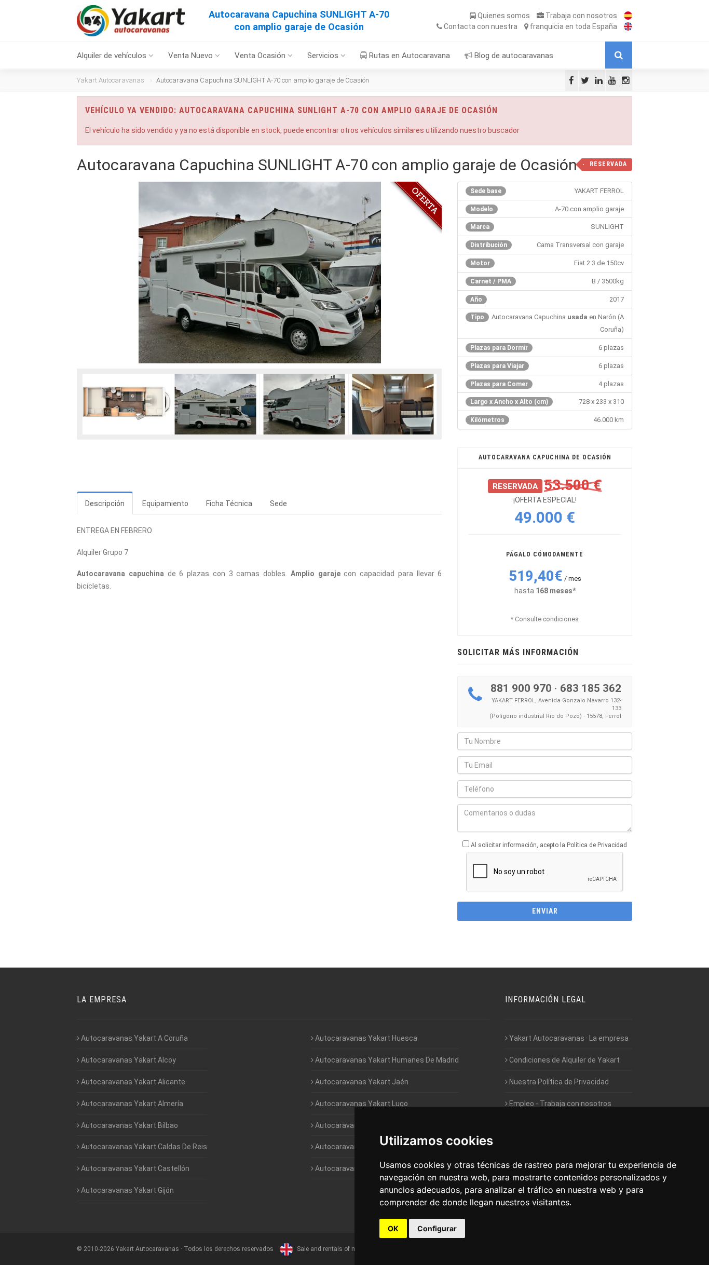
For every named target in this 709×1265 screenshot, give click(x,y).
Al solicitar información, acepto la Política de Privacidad (549, 845)
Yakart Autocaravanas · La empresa (568, 1038)
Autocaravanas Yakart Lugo (360, 1103)
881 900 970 (521, 688)
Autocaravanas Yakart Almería (131, 1103)
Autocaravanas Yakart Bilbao (128, 1125)
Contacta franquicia (529, 26)
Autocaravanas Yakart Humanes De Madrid (386, 1060)
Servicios (323, 55)
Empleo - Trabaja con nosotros (559, 1103)
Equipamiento (165, 503)
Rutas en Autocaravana (408, 55)
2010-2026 (99, 1249)
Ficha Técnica (229, 503)
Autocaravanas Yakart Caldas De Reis (143, 1146)
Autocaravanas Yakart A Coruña (133, 1038)
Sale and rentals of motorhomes (341, 1249)
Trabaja (580, 15)
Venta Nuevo (191, 55)
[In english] (625, 26)
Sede (278, 503)
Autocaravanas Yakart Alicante (132, 1082)
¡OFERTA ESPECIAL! (557, 503)
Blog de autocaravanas (512, 55)
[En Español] (625, 15)
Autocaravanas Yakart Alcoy (127, 1060)
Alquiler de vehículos (112, 55)
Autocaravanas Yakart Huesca (365, 1038)
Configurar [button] (437, 1228)
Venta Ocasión (261, 55)
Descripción (105, 503)
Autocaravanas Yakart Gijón (126, 1190)
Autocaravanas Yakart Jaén (360, 1082)
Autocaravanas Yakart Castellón (134, 1168)
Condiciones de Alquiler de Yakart (564, 1060)
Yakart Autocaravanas (110, 80)
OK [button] (393, 1228)
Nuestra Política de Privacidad (558, 1082)
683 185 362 (590, 688)
